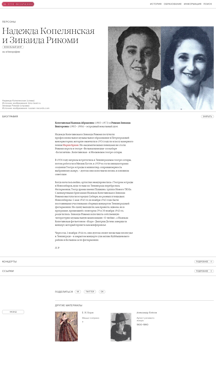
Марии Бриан (71, 145)
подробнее (202, 271)
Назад (13, 312)
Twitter (90, 292)
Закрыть (207, 116)
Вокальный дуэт (13, 47)
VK (78, 292)
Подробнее (202, 262)
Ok (102, 292)
